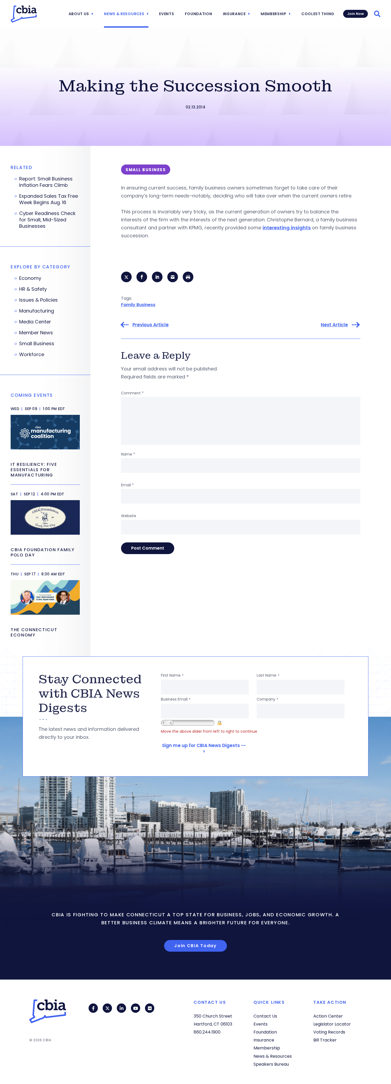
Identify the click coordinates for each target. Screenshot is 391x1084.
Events (166, 13)
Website (128, 515)
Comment (132, 393)
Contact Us (265, 1016)
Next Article (334, 325)
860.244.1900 (207, 1032)
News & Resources (124, 13)
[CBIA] (24, 14)
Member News (36, 333)
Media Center (35, 322)
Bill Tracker (325, 1040)
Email (127, 485)
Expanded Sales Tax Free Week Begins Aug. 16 (48, 199)
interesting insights (287, 227)
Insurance (234, 13)
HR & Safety (33, 289)
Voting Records (329, 1032)
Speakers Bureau (271, 1064)
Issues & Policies (38, 300)
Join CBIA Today (195, 946)
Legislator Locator (332, 1024)
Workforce (31, 354)
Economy (30, 278)
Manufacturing (36, 311)
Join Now (355, 13)
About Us (79, 13)
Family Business (138, 305)
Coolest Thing (317, 13)
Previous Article (150, 325)
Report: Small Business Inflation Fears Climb (46, 182)
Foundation (198, 13)
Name (128, 454)
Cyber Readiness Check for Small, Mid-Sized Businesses (47, 219)
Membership (273, 13)
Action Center (328, 1016)
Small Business (36, 343)
